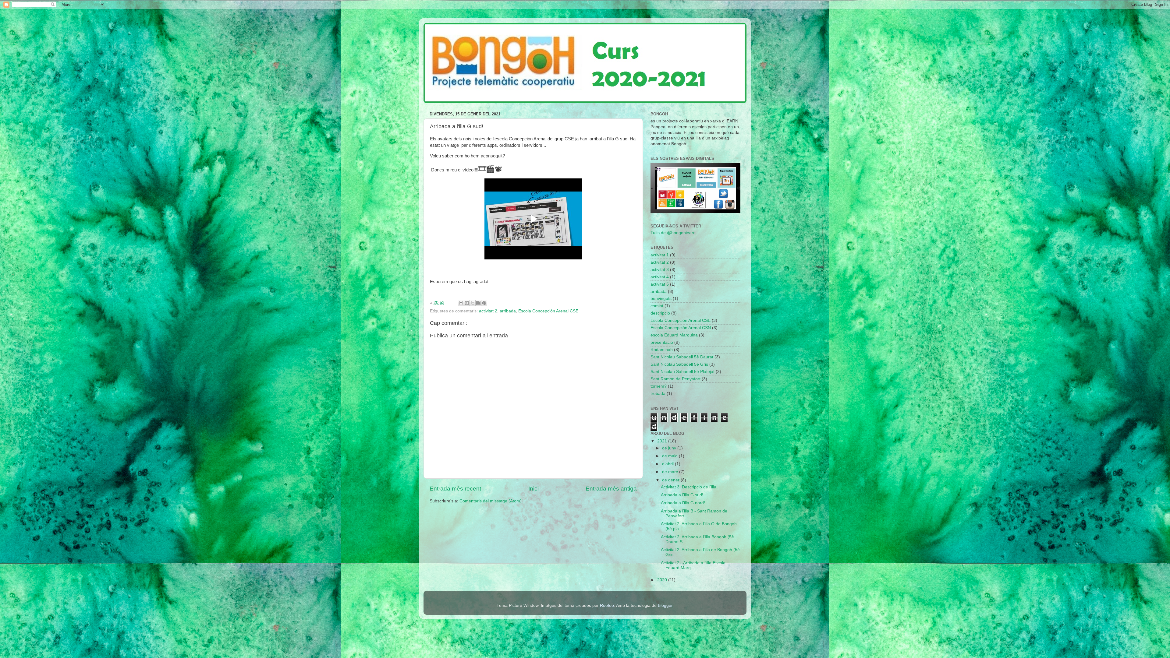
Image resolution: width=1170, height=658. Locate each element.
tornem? (659, 386)
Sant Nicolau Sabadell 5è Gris (679, 364)
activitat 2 (488, 311)
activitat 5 (660, 284)
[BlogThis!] (467, 303)
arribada (508, 311)
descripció (660, 313)
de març (670, 472)
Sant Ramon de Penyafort (675, 379)
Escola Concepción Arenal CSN (681, 327)
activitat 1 (660, 255)
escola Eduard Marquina (674, 335)
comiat (657, 306)
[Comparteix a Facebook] (478, 303)
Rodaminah (662, 349)
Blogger (665, 605)
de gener (671, 480)
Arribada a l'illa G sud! (682, 495)
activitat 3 (660, 269)
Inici (533, 488)
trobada (658, 393)
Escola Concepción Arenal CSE (548, 311)
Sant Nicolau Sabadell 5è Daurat (682, 357)
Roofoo (607, 605)
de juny (669, 448)
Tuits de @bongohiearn (673, 232)
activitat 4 (660, 277)
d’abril (668, 464)
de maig (670, 456)
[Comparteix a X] (473, 303)
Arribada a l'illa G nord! (683, 503)
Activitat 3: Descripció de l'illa (688, 487)
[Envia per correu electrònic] (461, 303)
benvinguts (661, 298)
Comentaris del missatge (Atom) (490, 501)
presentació (662, 342)
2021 (662, 441)
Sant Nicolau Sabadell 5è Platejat (682, 371)
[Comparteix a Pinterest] (484, 303)
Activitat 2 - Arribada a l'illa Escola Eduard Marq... (693, 565)
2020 (662, 580)
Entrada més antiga (611, 488)
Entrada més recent (455, 488)
